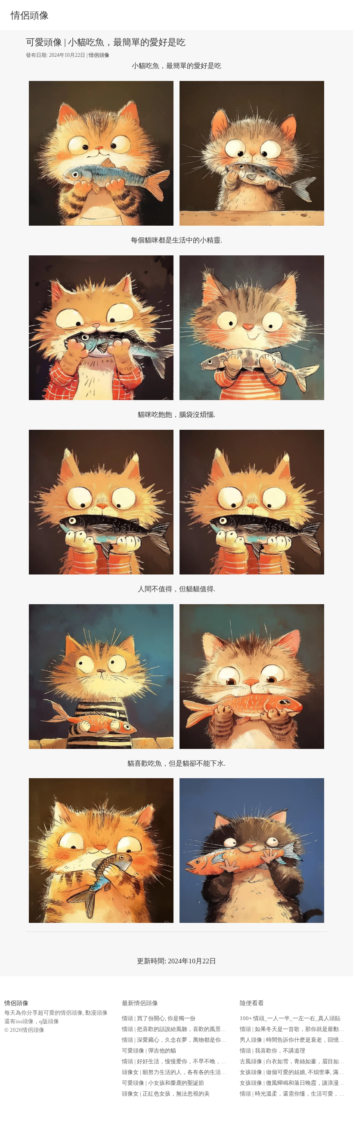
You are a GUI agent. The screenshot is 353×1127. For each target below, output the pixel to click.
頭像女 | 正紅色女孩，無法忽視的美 (166, 1093)
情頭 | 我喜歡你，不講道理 (272, 1050)
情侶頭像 (30, 15)
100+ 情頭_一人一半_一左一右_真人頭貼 (290, 1018)
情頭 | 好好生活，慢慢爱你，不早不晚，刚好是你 (182, 1061)
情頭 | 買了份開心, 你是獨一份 (158, 1018)
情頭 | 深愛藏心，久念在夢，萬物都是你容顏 (177, 1040)
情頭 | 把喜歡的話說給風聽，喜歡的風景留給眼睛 (182, 1029)
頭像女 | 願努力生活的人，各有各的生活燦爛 (177, 1072)
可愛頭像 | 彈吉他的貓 (149, 1050)
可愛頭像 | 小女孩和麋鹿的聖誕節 (163, 1083)
